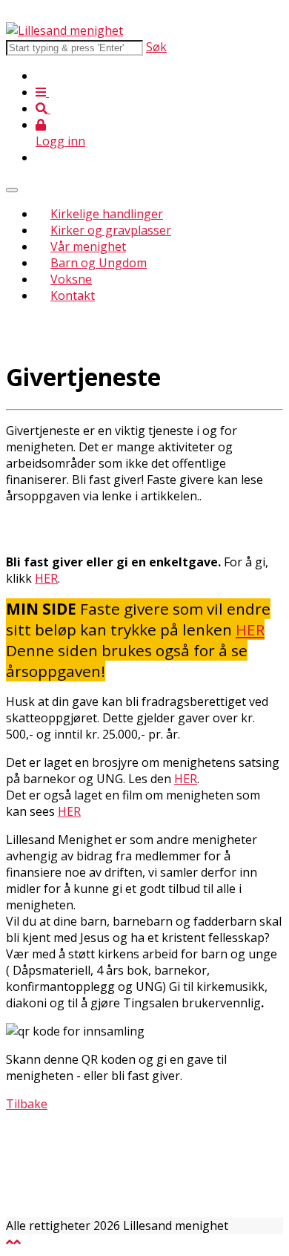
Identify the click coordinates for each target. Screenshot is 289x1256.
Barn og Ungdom (98, 263)
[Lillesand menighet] (64, 30)
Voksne (71, 279)
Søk (156, 47)
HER (46, 578)
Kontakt (72, 295)
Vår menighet (88, 246)
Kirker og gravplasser (110, 230)
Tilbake (26, 1104)
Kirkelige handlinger (106, 214)
